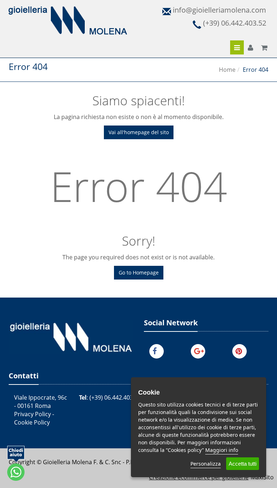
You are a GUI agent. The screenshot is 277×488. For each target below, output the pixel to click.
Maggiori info (221, 450)
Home (227, 70)
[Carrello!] (264, 48)
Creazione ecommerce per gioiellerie (199, 477)
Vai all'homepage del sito (139, 132)
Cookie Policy (32, 422)
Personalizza (205, 463)
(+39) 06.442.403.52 (115, 397)
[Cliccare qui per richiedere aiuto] (16, 463)
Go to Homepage (139, 272)
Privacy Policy (32, 414)
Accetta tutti (242, 464)
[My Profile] (250, 48)
